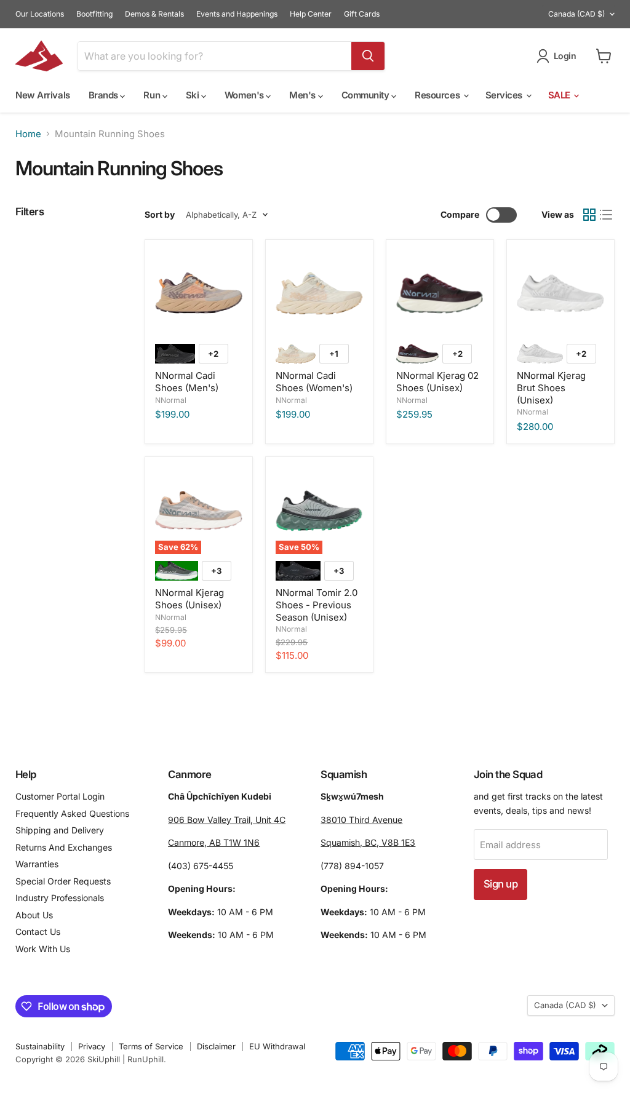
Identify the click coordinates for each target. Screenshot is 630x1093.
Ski (193, 95)
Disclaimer (216, 1046)
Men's (303, 95)
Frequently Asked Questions (72, 813)
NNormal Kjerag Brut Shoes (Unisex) (551, 387)
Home (28, 134)
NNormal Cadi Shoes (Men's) (186, 382)
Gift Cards (362, 14)
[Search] (368, 56)
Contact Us (37, 931)
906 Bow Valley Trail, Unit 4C (226, 819)
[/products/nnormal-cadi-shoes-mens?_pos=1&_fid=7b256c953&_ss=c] (198, 293)
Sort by (160, 215)
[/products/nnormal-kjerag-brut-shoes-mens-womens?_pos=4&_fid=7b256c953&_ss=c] (560, 293)
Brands (105, 95)
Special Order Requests (63, 881)
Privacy (91, 1046)
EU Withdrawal (277, 1046)
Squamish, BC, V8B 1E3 (368, 842)
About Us (34, 915)
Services (505, 95)
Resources (438, 95)
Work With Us (42, 949)
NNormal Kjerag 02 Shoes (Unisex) (437, 382)
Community (366, 95)
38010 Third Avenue (361, 819)
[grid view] (589, 214)
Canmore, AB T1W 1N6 (214, 842)
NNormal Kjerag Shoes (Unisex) (189, 599)
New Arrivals (42, 95)
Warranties (36, 864)
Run (152, 95)
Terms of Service (151, 1046)
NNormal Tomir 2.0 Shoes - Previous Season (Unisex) (316, 604)
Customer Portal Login (60, 796)
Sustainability (40, 1046)
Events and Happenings (236, 14)
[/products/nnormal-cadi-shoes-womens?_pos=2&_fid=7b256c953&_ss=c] (319, 293)
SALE (560, 95)
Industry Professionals (59, 897)
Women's (245, 95)
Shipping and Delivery (59, 830)
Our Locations (39, 14)
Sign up (500, 884)
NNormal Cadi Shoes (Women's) (314, 382)
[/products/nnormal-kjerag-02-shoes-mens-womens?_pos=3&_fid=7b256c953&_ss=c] (440, 293)
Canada (576, 13)
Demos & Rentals (154, 14)
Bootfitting (94, 14)
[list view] (606, 214)
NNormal (170, 400)
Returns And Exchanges (63, 847)
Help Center (311, 14)
